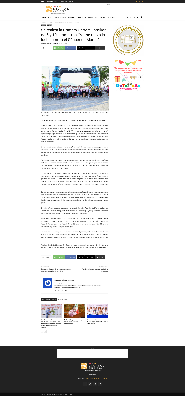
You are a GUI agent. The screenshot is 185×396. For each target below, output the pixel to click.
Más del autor (62, 300)
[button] (141, 17)
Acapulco (82, 17)
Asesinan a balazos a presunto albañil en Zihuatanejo (95, 270)
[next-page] (45, 331)
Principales (46, 17)
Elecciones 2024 (60, 17)
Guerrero (92, 17)
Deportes (43, 22)
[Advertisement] (109, 9)
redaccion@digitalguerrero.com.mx (96, 378)
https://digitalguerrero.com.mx (62, 283)
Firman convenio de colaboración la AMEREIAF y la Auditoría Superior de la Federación (97, 321)
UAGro (102, 17)
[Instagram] (136, 1)
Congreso (111, 17)
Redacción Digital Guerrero (50, 43)
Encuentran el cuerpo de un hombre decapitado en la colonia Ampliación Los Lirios (56, 270)
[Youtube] (142, 1)
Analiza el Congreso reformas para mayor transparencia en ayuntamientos (74, 321)
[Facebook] (133, 1)
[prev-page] (42, 331)
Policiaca (72, 17)
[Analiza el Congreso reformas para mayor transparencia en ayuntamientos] (74, 311)
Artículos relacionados (49, 300)
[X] (139, 1)
